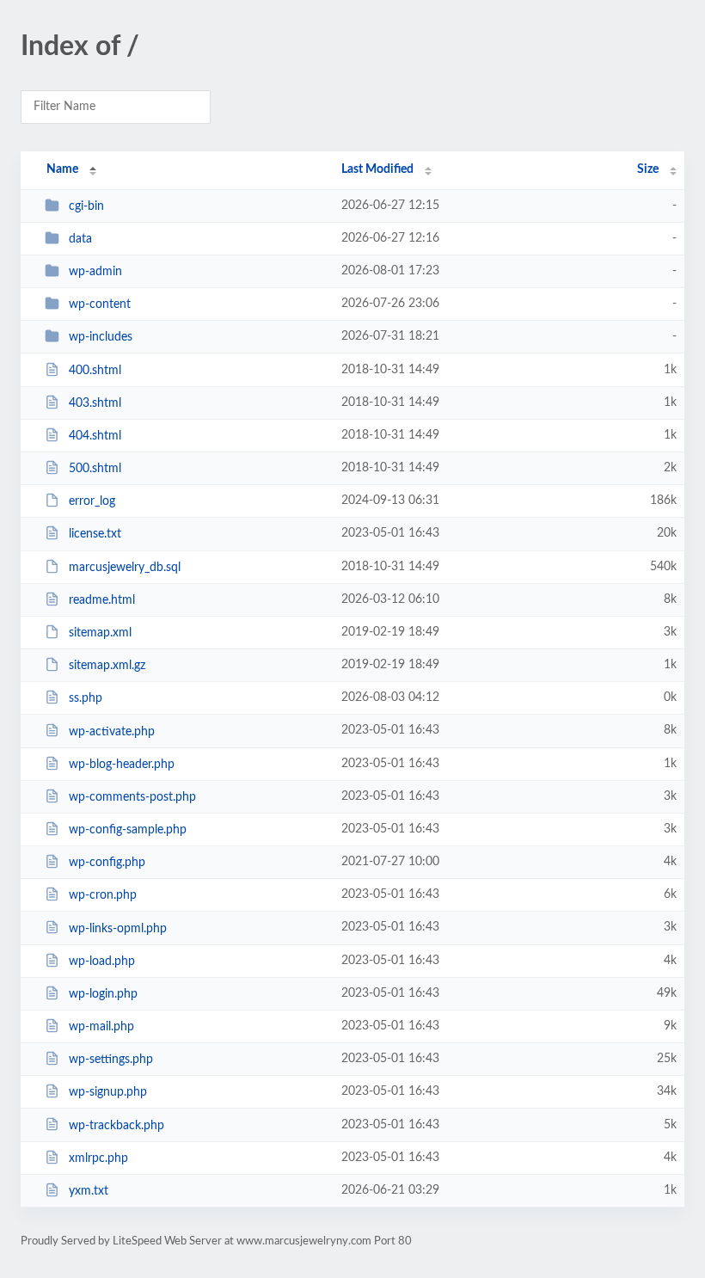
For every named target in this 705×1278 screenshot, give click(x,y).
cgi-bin (86, 206)
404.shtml (95, 436)
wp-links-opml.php (118, 928)
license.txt (95, 534)
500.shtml (95, 469)
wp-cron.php (103, 895)
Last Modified (377, 169)
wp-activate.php (112, 731)
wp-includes (100, 337)
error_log (92, 501)
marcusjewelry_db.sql (125, 568)
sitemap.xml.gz (107, 666)
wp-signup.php (108, 1092)
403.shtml (95, 403)
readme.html (102, 600)
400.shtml (95, 371)
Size (648, 169)
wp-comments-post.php (132, 797)
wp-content (100, 304)
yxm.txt (88, 1191)
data (80, 239)
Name (62, 169)
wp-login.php (103, 994)
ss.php (85, 698)
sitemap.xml (100, 633)
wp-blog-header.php (122, 765)
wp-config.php (107, 863)
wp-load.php (102, 961)
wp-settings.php (111, 1060)
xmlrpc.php (98, 1158)
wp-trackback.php (116, 1125)
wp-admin (95, 272)
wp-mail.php (101, 1027)
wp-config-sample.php (128, 830)
